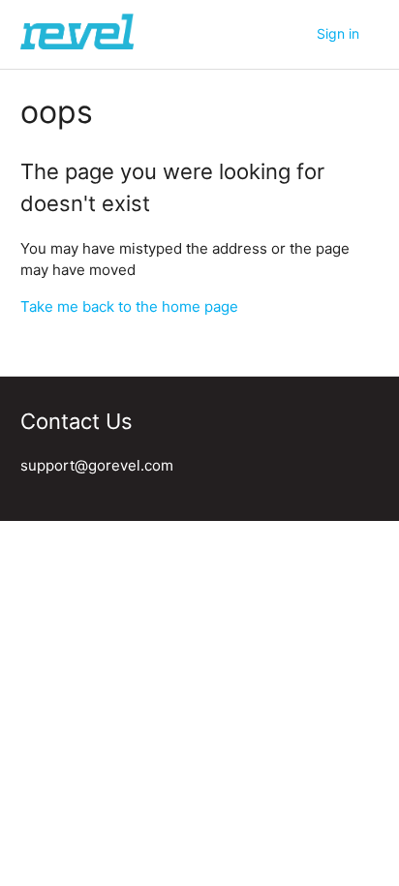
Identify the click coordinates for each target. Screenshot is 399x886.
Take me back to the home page (129, 306)
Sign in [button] (338, 33)
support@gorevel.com (96, 465)
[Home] (77, 44)
